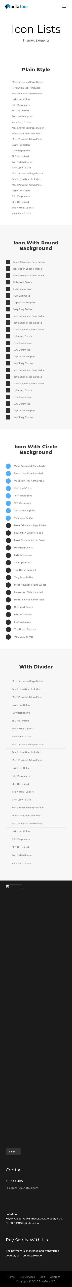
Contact (55, 1277)
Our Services (27, 1277)
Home (11, 1277)
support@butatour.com (23, 1188)
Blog (42, 1277)
